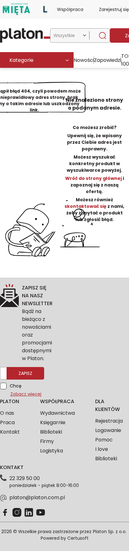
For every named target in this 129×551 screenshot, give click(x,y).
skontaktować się (85, 206)
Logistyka (51, 450)
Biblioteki (51, 431)
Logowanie (108, 430)
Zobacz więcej (25, 394)
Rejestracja (109, 420)
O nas (7, 413)
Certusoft (78, 538)
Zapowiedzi (107, 60)
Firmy (47, 441)
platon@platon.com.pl (37, 497)
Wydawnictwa (57, 413)
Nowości (84, 60)
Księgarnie (52, 422)
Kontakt (10, 431)
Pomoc (104, 439)
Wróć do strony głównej (94, 178)
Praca (7, 422)
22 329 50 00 (24, 478)
